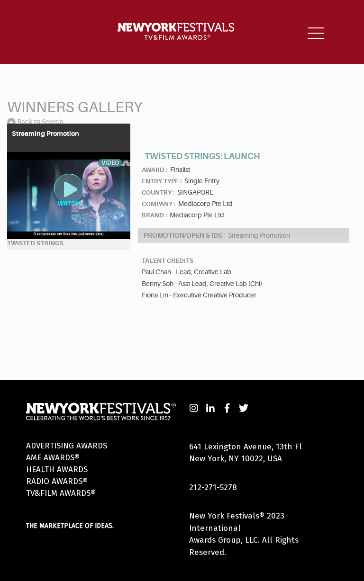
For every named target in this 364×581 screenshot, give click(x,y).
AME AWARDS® (53, 458)
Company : (158, 203)
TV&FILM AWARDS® (61, 493)
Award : (154, 169)
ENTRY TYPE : (162, 181)
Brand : (154, 215)
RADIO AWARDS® (57, 481)
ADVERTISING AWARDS (66, 446)
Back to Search (40, 121)
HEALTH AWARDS (57, 469)
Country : (158, 192)
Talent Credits (167, 260)
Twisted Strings (35, 243)
